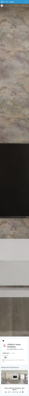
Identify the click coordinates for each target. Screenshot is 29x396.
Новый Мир (13, 349)
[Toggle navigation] (26, 2)
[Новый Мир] (15, 386)
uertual (8, 2)
